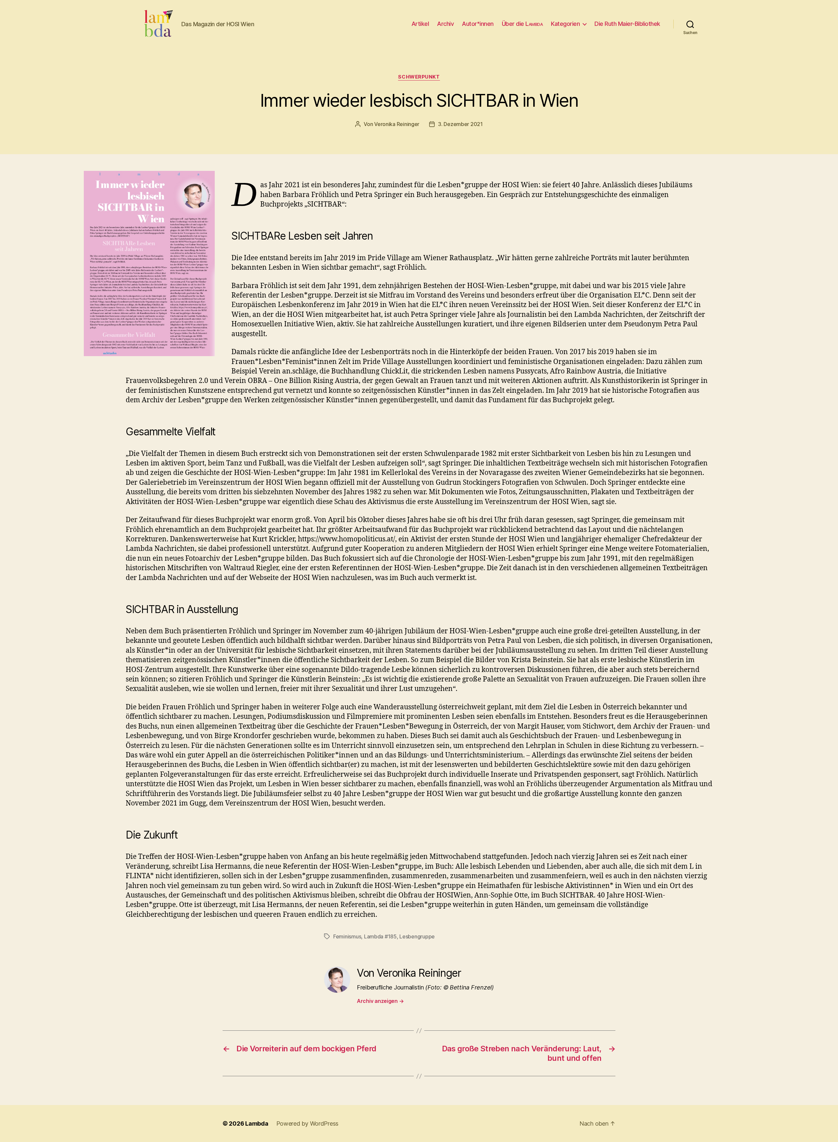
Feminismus (347, 936)
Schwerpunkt (419, 77)
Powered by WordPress (307, 1123)
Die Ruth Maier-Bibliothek (627, 23)
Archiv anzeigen (380, 1001)
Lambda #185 (380, 936)
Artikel (420, 23)
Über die (522, 23)
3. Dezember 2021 (460, 124)
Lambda (256, 1123)
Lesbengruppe (417, 936)
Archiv (445, 23)
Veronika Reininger (396, 124)
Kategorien (565, 23)
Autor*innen (478, 23)
